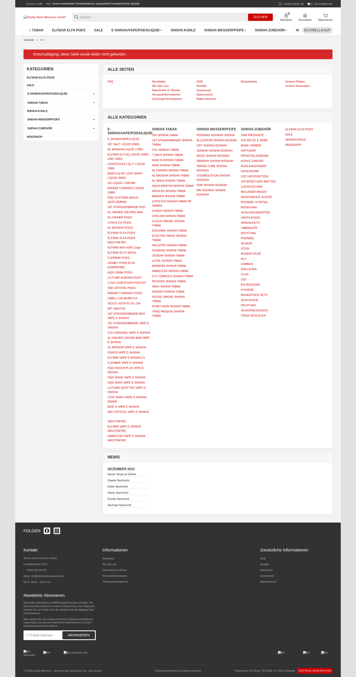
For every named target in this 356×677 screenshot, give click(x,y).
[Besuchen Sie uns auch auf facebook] (47, 530)
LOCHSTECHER (251, 186)
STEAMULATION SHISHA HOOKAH (213, 177)
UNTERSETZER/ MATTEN (258, 181)
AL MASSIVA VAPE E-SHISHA (127, 347)
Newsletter (108, 558)
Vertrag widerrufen (314, 670)
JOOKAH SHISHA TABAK (168, 255)
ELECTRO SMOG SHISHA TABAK (169, 238)
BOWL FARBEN (251, 145)
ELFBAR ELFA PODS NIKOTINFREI (121, 240)
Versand (97, 671)
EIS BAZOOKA (250, 284)
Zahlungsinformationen (115, 581)
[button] (329, 530)
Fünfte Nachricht (118, 498)
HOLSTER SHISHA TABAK (169, 245)
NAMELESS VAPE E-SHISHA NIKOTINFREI (126, 438)
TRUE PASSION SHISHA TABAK (168, 313)
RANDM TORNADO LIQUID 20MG (126, 190)
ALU (243, 258)
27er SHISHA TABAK (165, 149)
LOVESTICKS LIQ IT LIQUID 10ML (126, 166)
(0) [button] (293, 3)
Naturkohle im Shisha (114, 570)
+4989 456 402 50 (36, 570)
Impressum (266, 570)
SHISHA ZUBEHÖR (39, 128)
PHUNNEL (247, 238)
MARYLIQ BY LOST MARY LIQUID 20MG (125, 175)
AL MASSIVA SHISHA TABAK (170, 175)
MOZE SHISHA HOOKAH (213, 155)
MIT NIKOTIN (116, 308)
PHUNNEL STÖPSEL (254, 202)
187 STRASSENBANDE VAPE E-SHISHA (129, 325)
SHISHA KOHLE (295, 139)
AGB (262, 558)
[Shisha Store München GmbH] (44, 17)
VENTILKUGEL (251, 217)
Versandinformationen (114, 576)
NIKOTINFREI (117, 421)
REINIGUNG (249, 207)
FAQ (48, 3)
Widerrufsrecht (268, 581)
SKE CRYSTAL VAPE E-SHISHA (128, 411)
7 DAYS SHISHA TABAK (167, 155)
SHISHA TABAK (37, 102)
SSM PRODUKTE (252, 135)
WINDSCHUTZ (250, 222)
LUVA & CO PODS (119, 222)
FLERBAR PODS (119, 257)
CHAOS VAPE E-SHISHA (124, 352)
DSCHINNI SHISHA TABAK (169, 230)
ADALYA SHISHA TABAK (168, 160)
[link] (60, 93)
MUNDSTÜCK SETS (254, 295)
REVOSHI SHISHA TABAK (169, 281)
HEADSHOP (293, 144)
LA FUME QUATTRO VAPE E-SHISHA (127, 390)
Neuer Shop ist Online (122, 474)
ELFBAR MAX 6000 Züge (124, 247)
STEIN (245, 248)
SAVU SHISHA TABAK (166, 286)
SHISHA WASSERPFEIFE (43, 119)
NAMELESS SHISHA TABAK (170, 271)
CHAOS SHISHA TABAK (167, 210)
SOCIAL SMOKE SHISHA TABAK (168, 299)
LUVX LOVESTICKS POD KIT (127, 282)
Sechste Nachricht (119, 505)
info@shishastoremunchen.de (48, 576)
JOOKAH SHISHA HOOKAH (215, 150)
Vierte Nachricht (118, 492)
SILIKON (246, 243)
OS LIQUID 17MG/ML (122, 183)
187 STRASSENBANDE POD (126, 207)
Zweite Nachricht (118, 480)
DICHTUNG (248, 233)
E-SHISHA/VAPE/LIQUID (123, 139)
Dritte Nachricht (118, 486)
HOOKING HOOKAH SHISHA (216, 135)
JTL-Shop (254, 670)
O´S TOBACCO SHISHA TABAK (172, 276)
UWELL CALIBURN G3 (122, 298)
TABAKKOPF (249, 228)
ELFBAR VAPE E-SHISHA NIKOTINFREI (124, 428)
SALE (289, 134)
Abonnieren (79, 635)
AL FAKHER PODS (120, 217)
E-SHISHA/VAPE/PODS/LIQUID (47, 93)
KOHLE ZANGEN (252, 160)
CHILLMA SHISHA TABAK (168, 216)
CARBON (247, 264)
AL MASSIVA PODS (120, 227)
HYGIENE (247, 289)
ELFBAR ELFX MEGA (122, 252)
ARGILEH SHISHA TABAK (169, 191)
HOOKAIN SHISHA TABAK (169, 250)
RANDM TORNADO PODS (125, 293)
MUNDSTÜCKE (251, 253)
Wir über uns (109, 564)
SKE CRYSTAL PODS (122, 288)
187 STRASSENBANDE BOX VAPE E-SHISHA (126, 316)
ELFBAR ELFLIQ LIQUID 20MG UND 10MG (128, 156)
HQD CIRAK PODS (120, 272)
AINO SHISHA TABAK (166, 165)
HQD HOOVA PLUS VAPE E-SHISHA (126, 370)
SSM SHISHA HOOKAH (212, 185)
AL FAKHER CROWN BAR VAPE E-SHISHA (129, 340)
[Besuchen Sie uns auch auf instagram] (57, 530)
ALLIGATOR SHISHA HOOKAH (217, 140)
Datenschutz (267, 576)
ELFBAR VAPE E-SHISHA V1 (126, 357)
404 (42, 40)
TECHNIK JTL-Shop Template (278, 670)
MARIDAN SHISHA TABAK (169, 265)
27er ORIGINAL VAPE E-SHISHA (129, 332)
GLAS (244, 274)
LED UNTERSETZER (254, 176)
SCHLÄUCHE (249, 300)
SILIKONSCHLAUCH (254, 310)
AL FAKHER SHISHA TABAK (170, 170)
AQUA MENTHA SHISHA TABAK (173, 185)
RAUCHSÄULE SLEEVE (256, 197)
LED (243, 279)
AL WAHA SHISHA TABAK (168, 180)
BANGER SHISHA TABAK (168, 196)
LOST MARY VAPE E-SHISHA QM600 (127, 399)
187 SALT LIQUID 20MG (124, 144)
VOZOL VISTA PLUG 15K (124, 303)
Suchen (260, 17)
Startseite (28, 40)
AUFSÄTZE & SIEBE (254, 140)
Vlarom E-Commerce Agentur (184, 670)
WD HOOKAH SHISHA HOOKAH (211, 192)
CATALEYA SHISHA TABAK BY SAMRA (172, 203)
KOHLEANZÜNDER (253, 166)
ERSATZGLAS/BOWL (255, 155)
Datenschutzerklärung (80, 619)
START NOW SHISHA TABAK (171, 306)
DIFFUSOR (248, 150)
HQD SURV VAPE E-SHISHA (126, 382)
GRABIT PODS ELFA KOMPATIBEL (121, 265)
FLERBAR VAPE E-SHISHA (125, 362)
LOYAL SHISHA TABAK (167, 260)
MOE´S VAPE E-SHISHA (123, 406)
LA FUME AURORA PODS (124, 277)
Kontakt (264, 564)
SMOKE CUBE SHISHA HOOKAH (212, 168)
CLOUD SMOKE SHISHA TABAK (168, 223)
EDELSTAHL (249, 269)
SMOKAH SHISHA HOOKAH (215, 160)
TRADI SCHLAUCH (253, 315)
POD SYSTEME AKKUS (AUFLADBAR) (123, 200)
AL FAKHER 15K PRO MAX (125, 212)
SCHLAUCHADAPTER (255, 212)
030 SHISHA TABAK (165, 135)
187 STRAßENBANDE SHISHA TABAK (172, 142)
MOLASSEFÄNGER (254, 191)
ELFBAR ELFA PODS (121, 232)
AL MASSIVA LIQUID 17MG (125, 149)
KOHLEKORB (250, 171)
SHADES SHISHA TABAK (168, 291)
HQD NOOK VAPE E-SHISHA (126, 377)
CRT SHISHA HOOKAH (212, 145)
